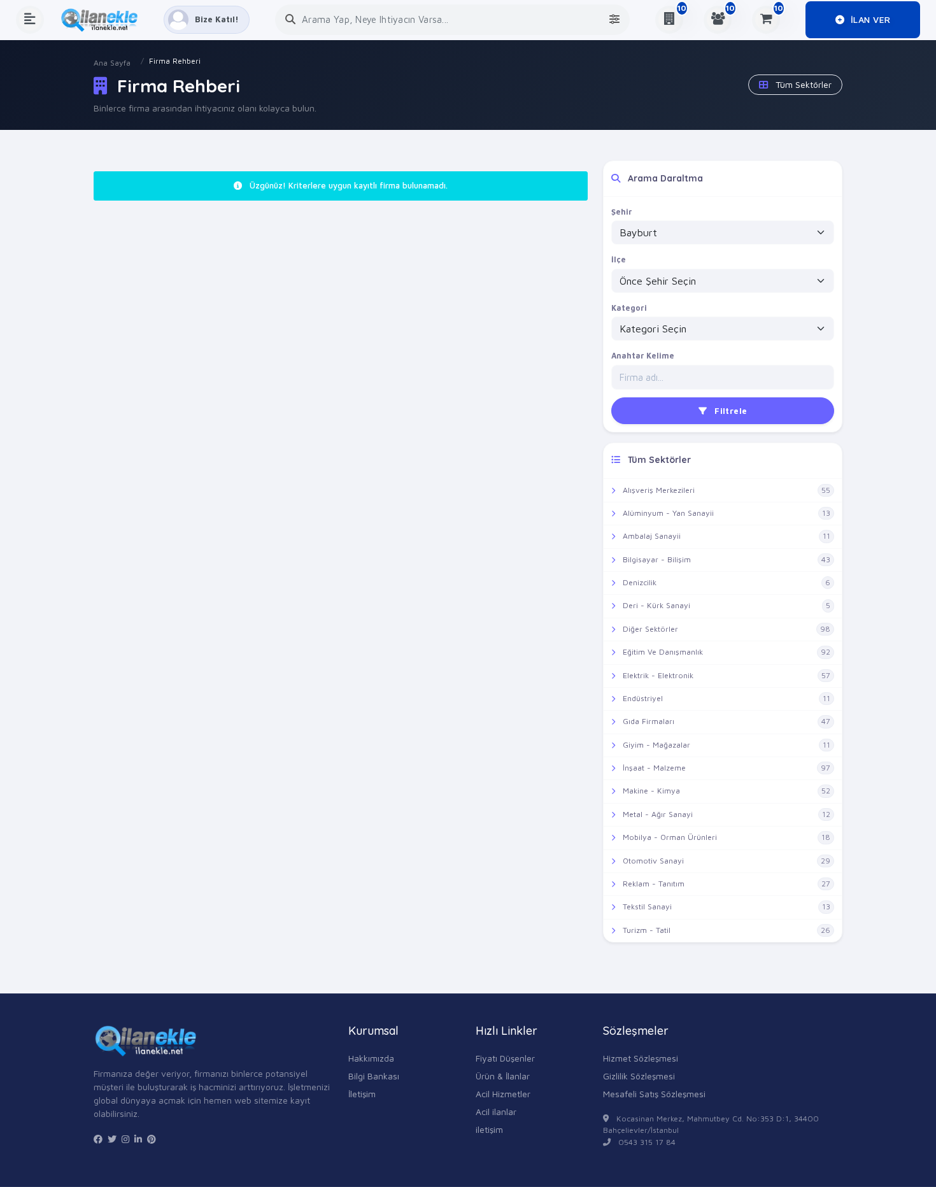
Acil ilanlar (496, 1111)
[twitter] (112, 1139)
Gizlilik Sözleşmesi (639, 1075)
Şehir (621, 212)
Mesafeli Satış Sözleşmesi (654, 1093)
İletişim (362, 1093)
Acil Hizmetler (503, 1093)
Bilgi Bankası (373, 1075)
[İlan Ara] (290, 19)
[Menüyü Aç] (30, 20)
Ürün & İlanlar (503, 1075)
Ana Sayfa (112, 63)
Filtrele (730, 411)
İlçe (618, 259)
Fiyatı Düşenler (505, 1058)
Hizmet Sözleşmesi (640, 1058)
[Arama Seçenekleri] (614, 19)
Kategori (629, 308)
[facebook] (98, 1139)
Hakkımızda (371, 1058)
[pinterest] (151, 1139)
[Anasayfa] (104, 20)
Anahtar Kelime (642, 355)
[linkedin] (138, 1139)
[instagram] (125, 1139)
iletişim (489, 1129)
